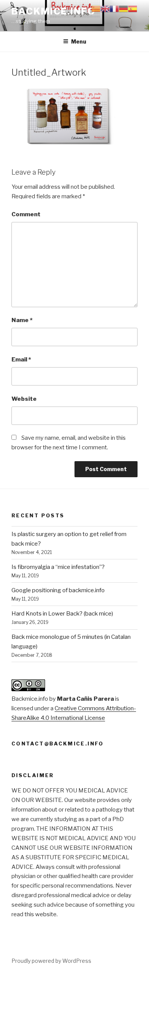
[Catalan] (95, 8)
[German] (123, 8)
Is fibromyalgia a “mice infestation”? (58, 567)
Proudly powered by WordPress (51, 960)
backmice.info (53, 11)
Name (21, 320)
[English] (105, 8)
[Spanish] (132, 8)
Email (21, 359)
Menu (78, 41)
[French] (114, 8)
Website (24, 398)
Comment (25, 214)
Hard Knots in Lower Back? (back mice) (62, 613)
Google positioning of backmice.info (58, 590)
